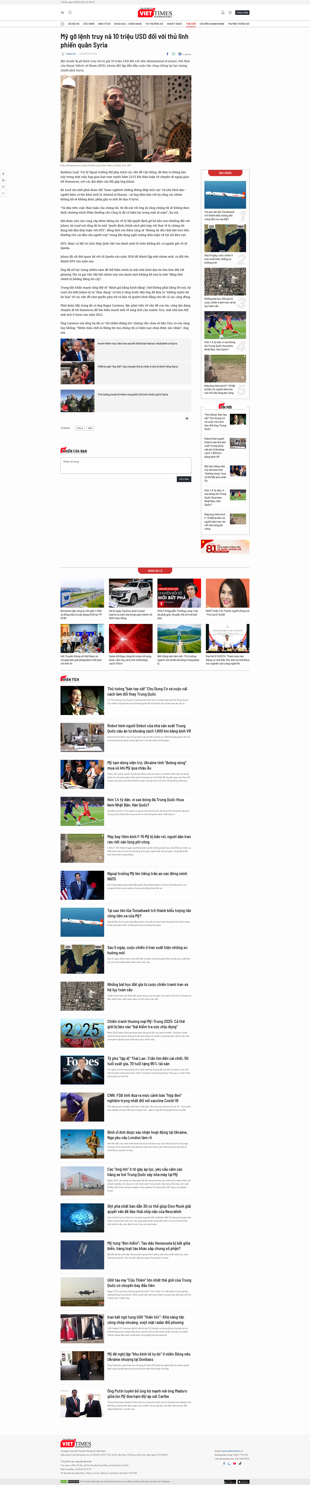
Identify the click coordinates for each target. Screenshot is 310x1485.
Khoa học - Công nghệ (128, 24)
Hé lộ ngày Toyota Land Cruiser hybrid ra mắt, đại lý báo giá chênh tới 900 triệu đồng (130, 614)
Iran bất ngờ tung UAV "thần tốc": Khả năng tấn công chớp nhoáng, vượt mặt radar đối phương (145, 1319)
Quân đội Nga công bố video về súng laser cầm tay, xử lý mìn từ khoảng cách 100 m (130, 660)
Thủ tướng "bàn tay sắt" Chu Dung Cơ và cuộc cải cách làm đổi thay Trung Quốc (215, 422)
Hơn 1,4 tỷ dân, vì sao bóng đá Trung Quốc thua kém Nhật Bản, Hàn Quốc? (219, 346)
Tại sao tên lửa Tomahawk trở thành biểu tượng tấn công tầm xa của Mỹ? (219, 215)
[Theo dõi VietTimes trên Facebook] (224, 1463)
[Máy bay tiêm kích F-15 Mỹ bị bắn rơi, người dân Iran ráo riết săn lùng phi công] (225, 369)
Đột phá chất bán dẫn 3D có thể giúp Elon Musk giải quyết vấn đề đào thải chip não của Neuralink (149, 1209)
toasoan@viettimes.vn (232, 1451)
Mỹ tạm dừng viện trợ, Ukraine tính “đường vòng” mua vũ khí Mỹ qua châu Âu (215, 473)
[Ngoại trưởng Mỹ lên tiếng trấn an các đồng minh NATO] (82, 885)
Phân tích (70, 679)
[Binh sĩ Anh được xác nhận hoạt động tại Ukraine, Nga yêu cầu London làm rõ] (82, 1143)
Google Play (243, 1482)
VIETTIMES (155, 13)
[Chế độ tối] (230, 13)
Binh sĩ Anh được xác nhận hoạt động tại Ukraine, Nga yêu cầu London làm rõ (147, 1135)
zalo (229, 1463)
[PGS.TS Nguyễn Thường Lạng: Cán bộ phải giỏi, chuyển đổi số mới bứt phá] (179, 593)
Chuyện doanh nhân (212, 24)
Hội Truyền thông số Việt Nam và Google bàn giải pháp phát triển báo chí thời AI (81, 660)
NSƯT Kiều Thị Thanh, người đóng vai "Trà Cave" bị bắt (227, 612)
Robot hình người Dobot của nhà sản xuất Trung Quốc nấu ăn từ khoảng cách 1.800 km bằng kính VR (215, 447)
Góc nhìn (88, 24)
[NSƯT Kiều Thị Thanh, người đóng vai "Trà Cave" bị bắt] (227, 593)
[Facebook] (167, 53)
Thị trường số (154, 24)
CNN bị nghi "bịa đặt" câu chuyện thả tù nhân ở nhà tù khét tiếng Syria (138, 366)
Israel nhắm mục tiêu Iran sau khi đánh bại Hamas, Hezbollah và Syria (137, 343)
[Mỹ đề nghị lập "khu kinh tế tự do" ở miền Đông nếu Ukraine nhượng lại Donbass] (82, 1365)
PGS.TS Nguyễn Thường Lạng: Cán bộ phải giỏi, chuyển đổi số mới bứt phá (177, 614)
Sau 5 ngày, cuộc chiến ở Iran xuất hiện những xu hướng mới (218, 259)
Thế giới (191, 24)
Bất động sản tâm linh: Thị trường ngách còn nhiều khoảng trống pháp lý (178, 660)
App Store (230, 1482)
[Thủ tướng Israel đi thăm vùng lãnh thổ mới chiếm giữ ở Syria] (77, 401)
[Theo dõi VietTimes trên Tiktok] (240, 1463)
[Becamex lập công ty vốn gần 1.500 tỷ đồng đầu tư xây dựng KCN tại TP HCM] (82, 593)
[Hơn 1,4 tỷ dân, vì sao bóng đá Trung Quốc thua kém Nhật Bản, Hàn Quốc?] (225, 325)
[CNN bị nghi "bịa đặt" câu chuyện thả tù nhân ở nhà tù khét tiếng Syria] (77, 373)
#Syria (80, 428)
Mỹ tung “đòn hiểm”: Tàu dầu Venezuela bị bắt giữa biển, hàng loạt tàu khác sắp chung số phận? (148, 1245)
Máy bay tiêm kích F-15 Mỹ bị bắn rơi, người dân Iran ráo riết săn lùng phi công (219, 389)
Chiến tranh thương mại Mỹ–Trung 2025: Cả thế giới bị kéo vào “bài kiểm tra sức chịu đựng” (146, 1024)
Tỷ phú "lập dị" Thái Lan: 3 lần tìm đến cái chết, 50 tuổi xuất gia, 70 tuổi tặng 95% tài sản (147, 1061)
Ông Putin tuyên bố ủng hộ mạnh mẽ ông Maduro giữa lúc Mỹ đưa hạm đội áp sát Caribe (147, 1393)
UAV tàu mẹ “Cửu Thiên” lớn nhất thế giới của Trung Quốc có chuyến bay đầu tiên (149, 1282)
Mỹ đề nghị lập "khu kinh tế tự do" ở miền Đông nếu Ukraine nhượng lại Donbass (149, 1356)
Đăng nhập (242, 12)
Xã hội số (73, 24)
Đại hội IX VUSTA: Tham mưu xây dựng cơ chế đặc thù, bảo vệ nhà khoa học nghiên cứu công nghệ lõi (227, 660)
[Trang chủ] (62, 24)
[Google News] (184, 53)
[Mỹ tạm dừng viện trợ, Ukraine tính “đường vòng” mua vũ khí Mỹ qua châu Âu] (238, 470)
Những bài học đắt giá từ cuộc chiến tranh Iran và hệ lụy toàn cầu (220, 302)
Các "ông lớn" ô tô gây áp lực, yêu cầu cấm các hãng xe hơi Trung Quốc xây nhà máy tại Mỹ (144, 1172)
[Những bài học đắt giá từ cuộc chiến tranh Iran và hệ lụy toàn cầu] (225, 282)
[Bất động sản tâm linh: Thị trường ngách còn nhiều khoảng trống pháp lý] (179, 638)
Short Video (174, 24)
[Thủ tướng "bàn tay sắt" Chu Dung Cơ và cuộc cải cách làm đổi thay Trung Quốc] (238, 419)
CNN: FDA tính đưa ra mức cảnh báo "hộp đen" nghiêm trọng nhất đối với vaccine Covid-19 (144, 1098)
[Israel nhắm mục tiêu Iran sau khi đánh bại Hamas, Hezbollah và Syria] (77, 350)
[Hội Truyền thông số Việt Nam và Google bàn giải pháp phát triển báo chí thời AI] (82, 638)
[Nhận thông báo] (223, 13)
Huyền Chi (71, 54)
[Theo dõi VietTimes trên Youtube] (234, 1463)
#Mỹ (90, 428)
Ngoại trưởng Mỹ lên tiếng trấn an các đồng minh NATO (147, 876)
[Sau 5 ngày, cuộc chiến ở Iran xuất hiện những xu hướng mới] (225, 238)
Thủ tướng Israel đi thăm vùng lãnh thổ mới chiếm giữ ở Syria (133, 394)
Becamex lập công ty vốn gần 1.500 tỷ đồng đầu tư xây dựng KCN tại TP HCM (81, 614)
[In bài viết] (173, 54)
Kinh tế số (104, 24)
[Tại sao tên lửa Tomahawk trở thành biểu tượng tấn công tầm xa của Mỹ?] (225, 195)
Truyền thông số (238, 24)
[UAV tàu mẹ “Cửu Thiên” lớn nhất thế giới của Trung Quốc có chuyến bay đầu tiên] (82, 1291)
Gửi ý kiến (184, 479)
